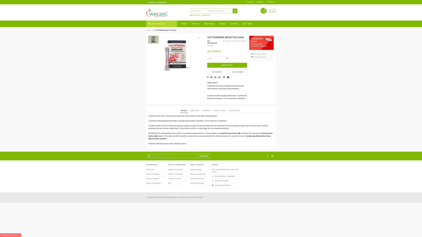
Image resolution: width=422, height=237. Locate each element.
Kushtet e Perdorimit (175, 170)
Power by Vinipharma (157, 2)
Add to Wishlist (217, 72)
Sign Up (260, 2)
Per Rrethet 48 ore (260, 57)
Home (148, 30)
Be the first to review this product (235, 41)
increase (227, 58)
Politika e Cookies (174, 179)
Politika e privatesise (175, 174)
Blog (169, 183)
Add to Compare (237, 72)
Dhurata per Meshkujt (197, 174)
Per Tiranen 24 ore (260, 54)
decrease (209, 58)
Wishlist (251, 2)
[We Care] (157, 13)
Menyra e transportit (153, 183)
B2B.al (201, 197)
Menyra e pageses (153, 179)
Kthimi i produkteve (153, 174)
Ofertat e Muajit (195, 170)
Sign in (271, 2)
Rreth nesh (150, 170)
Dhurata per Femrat (197, 179)
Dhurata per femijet (197, 183)
